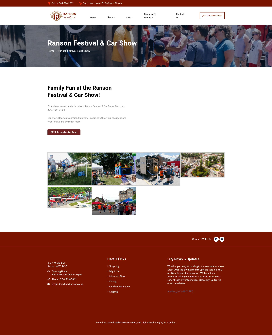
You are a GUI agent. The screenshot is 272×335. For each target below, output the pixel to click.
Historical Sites (117, 276)
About (110, 17)
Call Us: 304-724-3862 (62, 3)
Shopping (114, 266)
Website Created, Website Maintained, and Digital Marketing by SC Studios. (136, 322)
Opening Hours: (60, 271)
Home (93, 17)
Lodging (113, 291)
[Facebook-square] (216, 239)
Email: (67, 284)
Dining (112, 281)
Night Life (114, 271)
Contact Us (180, 16)
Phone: (64, 279)
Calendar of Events (150, 16)
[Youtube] (221, 239)
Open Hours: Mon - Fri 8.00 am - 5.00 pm (102, 3)
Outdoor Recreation (119, 286)
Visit (128, 17)
